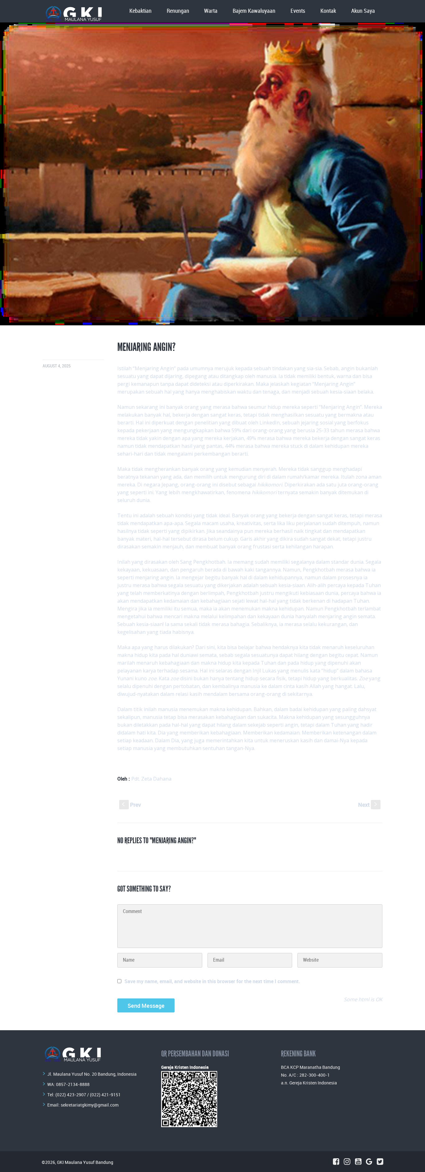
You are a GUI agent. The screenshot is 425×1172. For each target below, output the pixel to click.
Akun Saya (363, 11)
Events (298, 11)
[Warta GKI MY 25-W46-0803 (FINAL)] (212, 173)
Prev (131, 804)
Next (368, 804)
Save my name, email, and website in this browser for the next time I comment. (212, 981)
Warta (210, 11)
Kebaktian (140, 11)
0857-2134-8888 (73, 1084)
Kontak (328, 11)
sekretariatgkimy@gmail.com (90, 1105)
